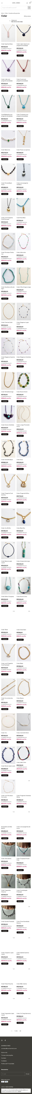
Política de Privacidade (7, 1063)
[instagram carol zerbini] (1, 1040)
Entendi (19, 1091)
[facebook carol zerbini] (5, 1040)
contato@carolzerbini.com (9, 1048)
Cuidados (4, 1061)
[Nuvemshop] (7, 1087)
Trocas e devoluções (7, 1055)
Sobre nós (4, 1052)
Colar (6, 13)
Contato (3, 1058)
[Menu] (2, 3)
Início (2, 13)
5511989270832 (5, 1045)
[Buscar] (29, 7)
